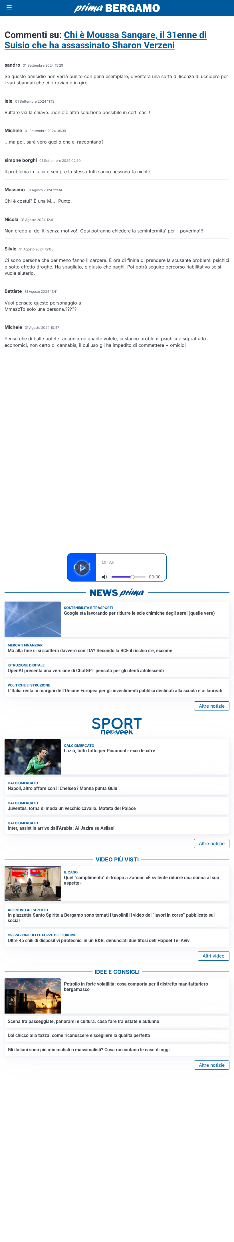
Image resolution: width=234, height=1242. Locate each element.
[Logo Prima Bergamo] (117, 8)
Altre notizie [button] (212, 706)
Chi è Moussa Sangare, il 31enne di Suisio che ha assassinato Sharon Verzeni (106, 40)
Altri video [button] (214, 956)
